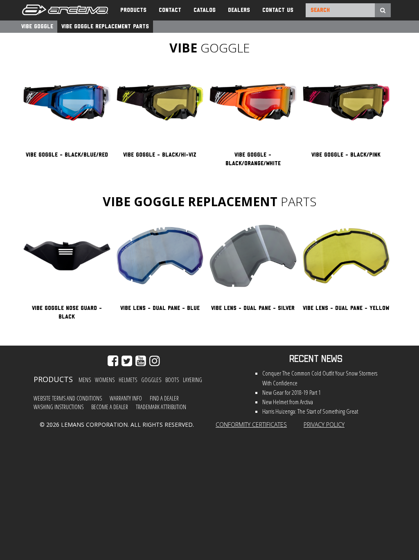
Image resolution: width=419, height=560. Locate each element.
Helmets (128, 380)
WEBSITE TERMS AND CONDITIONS (68, 398)
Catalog (205, 10)
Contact (170, 10)
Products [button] (133, 10)
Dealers (239, 10)
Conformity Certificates (251, 424)
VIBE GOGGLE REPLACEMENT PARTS (105, 26)
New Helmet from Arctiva (287, 402)
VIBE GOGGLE (37, 26)
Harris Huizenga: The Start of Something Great (310, 411)
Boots (172, 380)
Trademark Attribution (161, 407)
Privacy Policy (324, 424)
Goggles (151, 380)
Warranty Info (126, 398)
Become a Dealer (109, 407)
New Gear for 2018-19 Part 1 (291, 392)
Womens (105, 380)
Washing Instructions (58, 407)
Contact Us (277, 10)
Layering (192, 380)
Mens (85, 380)
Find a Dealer (164, 398)
